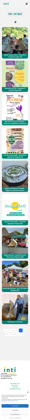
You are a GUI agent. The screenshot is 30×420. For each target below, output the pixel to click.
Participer (15, 387)
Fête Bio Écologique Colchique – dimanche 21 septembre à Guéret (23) (15, 123)
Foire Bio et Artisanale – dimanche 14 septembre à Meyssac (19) (15, 156)
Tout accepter (15, 406)
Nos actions (15, 385)
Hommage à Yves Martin (15, 322)
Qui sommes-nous (15, 383)
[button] (27, 392)
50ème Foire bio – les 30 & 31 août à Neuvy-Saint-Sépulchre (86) (15, 256)
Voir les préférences (15, 414)
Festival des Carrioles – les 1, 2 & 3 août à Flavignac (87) (15, 289)
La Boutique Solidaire (15, 389)
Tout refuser (15, 410)
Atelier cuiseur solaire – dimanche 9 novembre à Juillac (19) (15, 56)
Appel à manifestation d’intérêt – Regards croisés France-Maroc (15, 189)
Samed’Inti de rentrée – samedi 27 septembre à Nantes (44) (15, 223)
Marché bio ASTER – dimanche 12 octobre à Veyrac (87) (15, 89)
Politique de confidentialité (15, 418)
